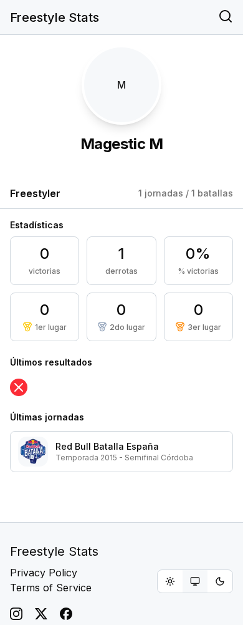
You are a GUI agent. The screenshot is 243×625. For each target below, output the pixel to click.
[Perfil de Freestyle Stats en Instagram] (16, 614)
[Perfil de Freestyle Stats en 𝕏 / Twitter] (41, 614)
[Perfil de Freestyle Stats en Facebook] (66, 614)
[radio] (170, 581)
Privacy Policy (43, 572)
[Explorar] (225, 17)
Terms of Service (51, 587)
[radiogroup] (195, 581)
